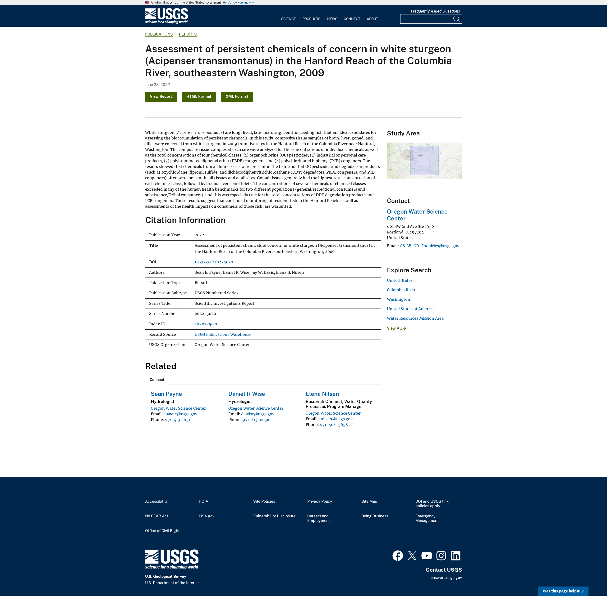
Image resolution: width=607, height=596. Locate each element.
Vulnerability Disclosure (274, 516)
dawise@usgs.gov (257, 414)
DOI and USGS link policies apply (432, 503)
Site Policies (264, 501)
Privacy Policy (319, 501)
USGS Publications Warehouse (223, 334)
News (332, 19)
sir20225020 (206, 324)
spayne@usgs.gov (180, 414)
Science (288, 19)
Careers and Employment (318, 518)
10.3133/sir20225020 (214, 262)
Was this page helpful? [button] (563, 591)
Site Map (369, 501)
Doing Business (374, 516)
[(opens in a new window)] (397, 555)
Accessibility (156, 501)
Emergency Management (427, 518)
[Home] (166, 23)
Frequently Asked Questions (435, 11)
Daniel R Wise (246, 393)
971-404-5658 (334, 424)
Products (311, 19)
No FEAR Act (156, 516)
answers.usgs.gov (446, 577)
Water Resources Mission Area (415, 318)
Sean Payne (166, 393)
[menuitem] (288, 16)
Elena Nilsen (322, 393)
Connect (352, 19)
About (372, 19)
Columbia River (401, 289)
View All (395, 328)
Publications (159, 34)
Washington (398, 299)
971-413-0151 (177, 419)
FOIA (203, 501)
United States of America (410, 308)
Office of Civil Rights (163, 531)
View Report (161, 96)
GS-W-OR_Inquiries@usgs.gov (429, 245)
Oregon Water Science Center (178, 408)
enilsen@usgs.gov (335, 419)
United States (400, 280)
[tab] (157, 379)
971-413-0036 (256, 419)
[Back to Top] (590, 579)
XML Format (237, 96)
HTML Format (199, 96)
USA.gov (206, 516)
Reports (188, 34)
